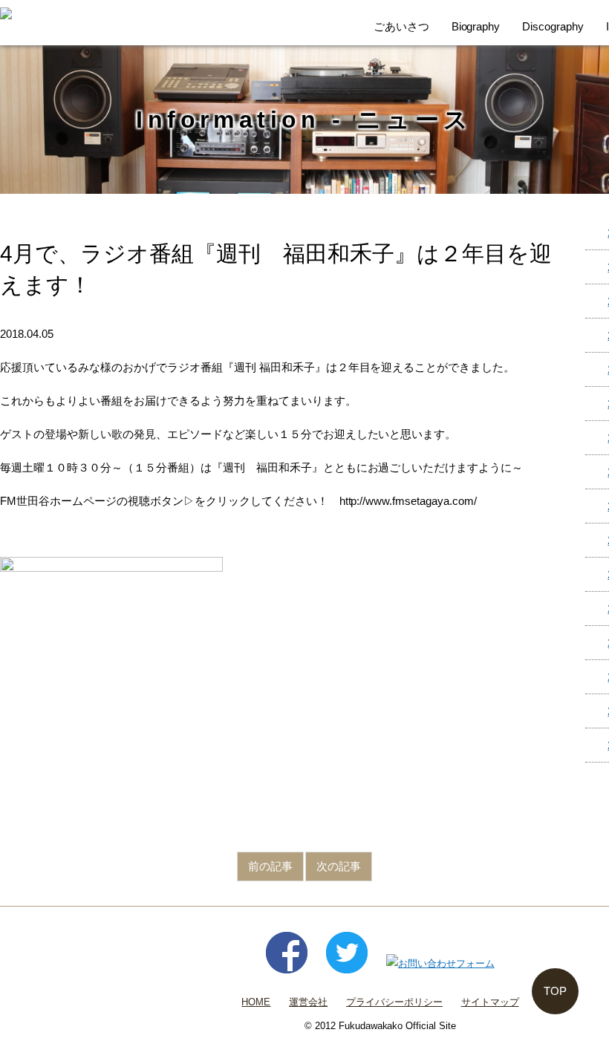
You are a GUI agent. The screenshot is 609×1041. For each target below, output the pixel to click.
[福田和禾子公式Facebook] (286, 963)
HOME (255, 1002)
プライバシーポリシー (394, 1002)
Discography (553, 26)
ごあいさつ (401, 26)
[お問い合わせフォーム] (440, 963)
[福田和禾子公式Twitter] (347, 963)
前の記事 (270, 866)
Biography (476, 26)
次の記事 (338, 866)
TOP (555, 991)
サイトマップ (490, 1002)
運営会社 (308, 1002)
